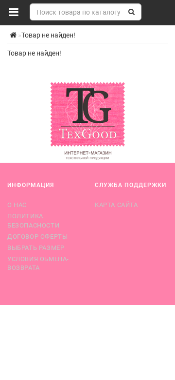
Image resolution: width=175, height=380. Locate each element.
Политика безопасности (33, 220)
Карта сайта (116, 205)
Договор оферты (37, 236)
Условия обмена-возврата (38, 263)
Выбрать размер (35, 247)
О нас (17, 205)
